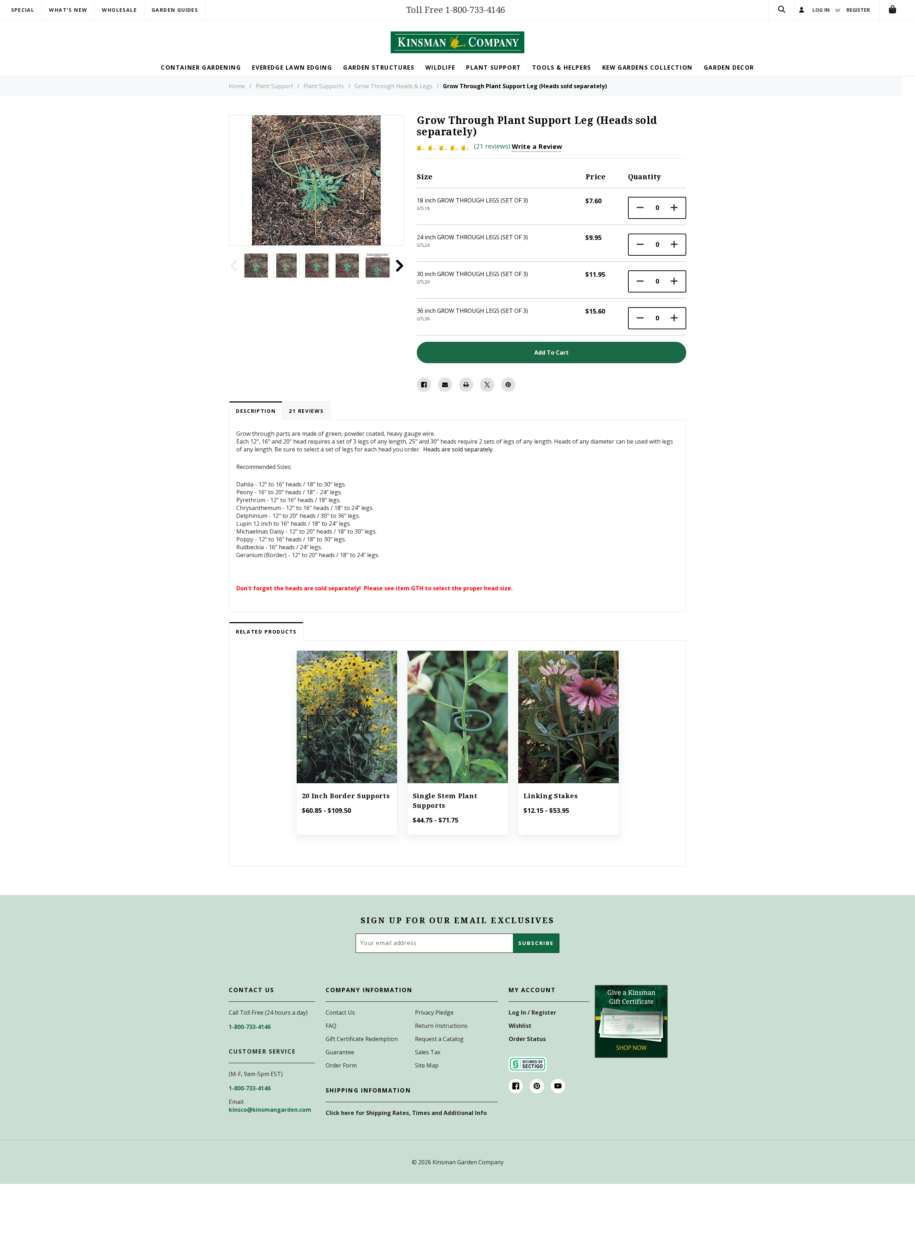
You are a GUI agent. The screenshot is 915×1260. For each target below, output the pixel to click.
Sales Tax (427, 1052)
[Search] (781, 10)
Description (256, 411)
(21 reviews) (493, 146)
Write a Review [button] (537, 146)
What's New (68, 9)
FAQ (331, 1026)
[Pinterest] (508, 385)
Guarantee (340, 1052)
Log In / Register (532, 1012)
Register (858, 9)
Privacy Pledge (434, 1012)
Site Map (427, 1065)
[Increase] (674, 208)
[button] (631, 1021)
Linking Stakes (551, 796)
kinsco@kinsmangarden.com (270, 1110)
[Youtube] (558, 1086)
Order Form (341, 1065)
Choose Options (346, 727)
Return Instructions (441, 1026)
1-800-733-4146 (250, 1027)
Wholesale (119, 9)
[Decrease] (640, 208)
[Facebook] (424, 385)
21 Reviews (306, 411)
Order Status (527, 1039)
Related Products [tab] (266, 631)
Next (399, 265)
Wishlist (520, 1026)
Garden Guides (175, 9)
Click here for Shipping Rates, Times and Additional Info (406, 1113)
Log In (821, 9)
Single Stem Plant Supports (445, 800)
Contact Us (340, 1012)
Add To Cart (551, 352)
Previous (233, 265)
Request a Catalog (439, 1039)
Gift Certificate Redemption (362, 1039)
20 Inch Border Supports (346, 796)
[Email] (445, 385)
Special (23, 9)
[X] (487, 385)
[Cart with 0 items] (892, 9)
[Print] (466, 385)
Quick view (347, 707)
